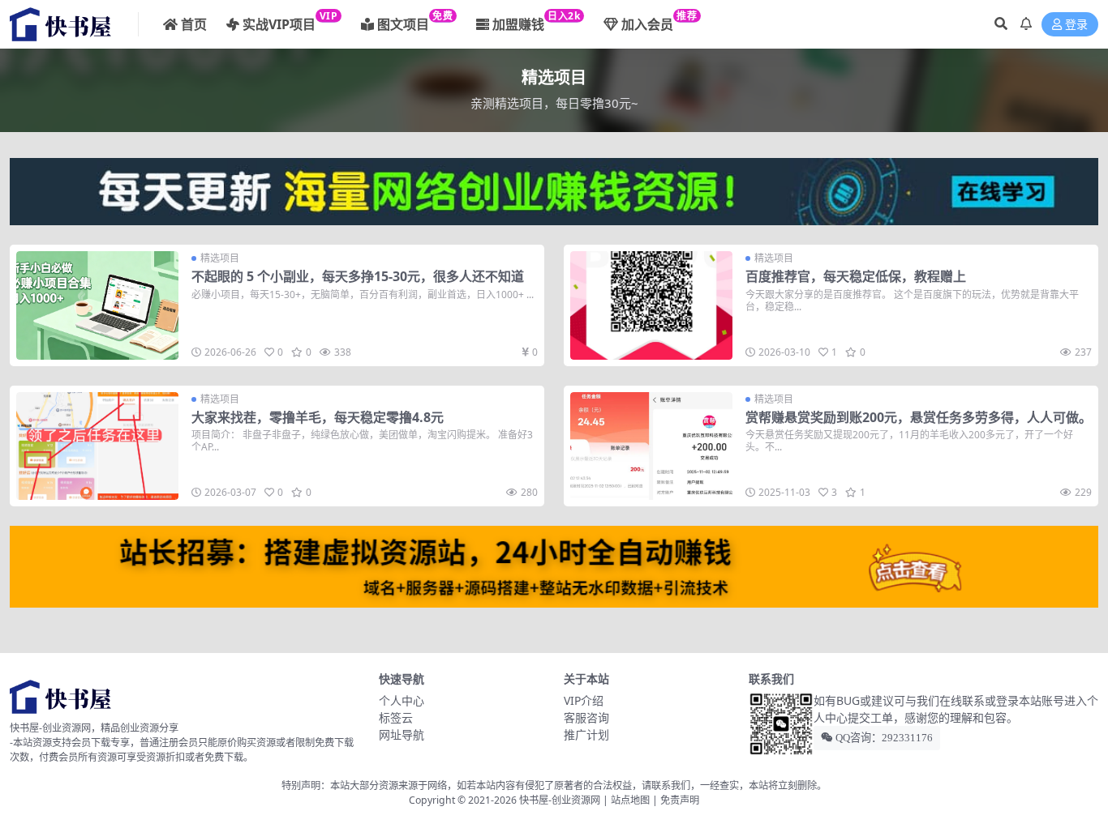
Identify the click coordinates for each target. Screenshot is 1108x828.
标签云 (396, 717)
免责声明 (679, 800)
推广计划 (586, 734)
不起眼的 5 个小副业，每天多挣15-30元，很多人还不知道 (357, 276)
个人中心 (401, 700)
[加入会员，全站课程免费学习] (554, 189)
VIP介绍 (583, 700)
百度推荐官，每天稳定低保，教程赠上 (855, 276)
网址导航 (401, 734)
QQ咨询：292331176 (883, 738)
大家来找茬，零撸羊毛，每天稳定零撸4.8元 (317, 417)
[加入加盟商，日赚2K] (554, 565)
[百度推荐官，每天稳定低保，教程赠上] (651, 305)
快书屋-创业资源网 (561, 800)
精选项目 (219, 258)
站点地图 (630, 800)
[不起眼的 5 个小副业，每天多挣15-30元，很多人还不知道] (97, 305)
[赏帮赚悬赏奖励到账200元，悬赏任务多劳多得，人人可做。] (651, 446)
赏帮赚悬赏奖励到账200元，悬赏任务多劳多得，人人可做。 (918, 417)
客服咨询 (586, 717)
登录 (1076, 25)
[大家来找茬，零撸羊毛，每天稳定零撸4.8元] (97, 446)
